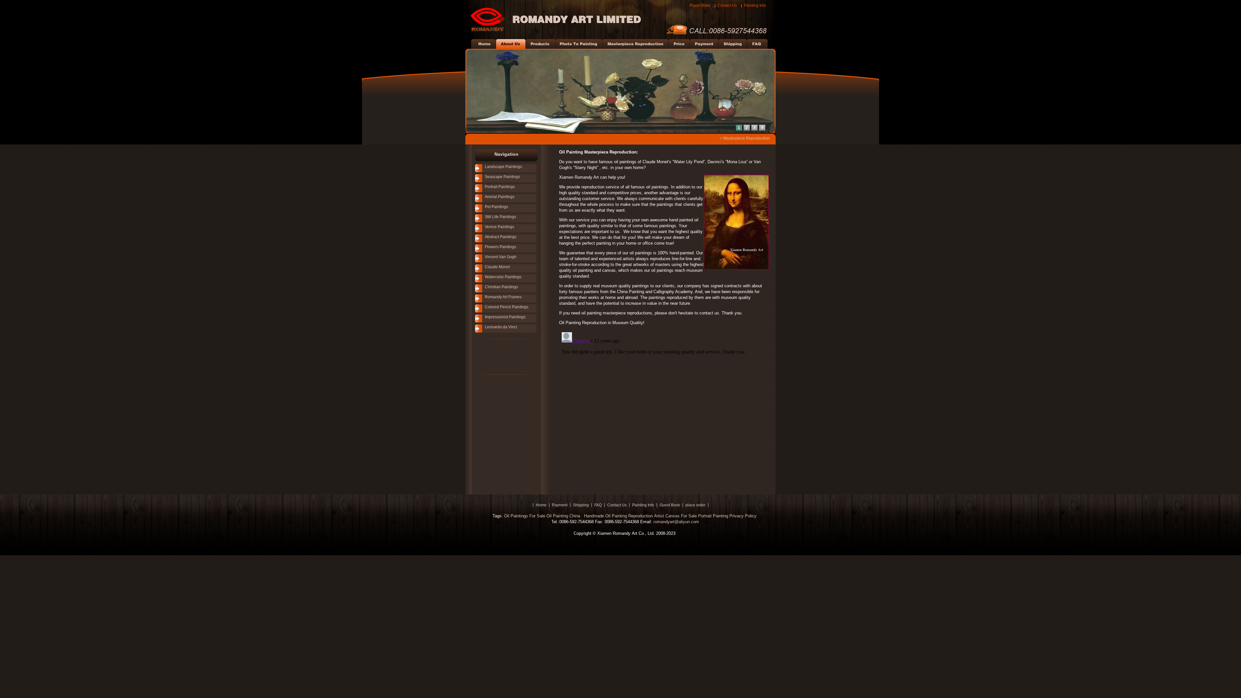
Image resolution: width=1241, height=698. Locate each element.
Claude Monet (497, 267)
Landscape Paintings (503, 166)
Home (541, 505)
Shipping (581, 505)
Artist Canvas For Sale (675, 515)
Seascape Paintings (502, 176)
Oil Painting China (563, 515)
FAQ (598, 505)
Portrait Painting (713, 515)
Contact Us (727, 5)
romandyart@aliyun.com (676, 521)
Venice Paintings (499, 227)
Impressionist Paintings (505, 317)
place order (695, 505)
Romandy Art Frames (503, 297)
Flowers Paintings (500, 247)
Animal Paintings (499, 197)
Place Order (699, 5)
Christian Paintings (501, 287)
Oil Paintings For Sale (524, 515)
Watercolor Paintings (503, 277)
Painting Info (755, 5)
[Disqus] (664, 410)
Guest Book (670, 505)
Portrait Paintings (500, 187)
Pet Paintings (496, 207)
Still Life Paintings (500, 217)
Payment (559, 505)
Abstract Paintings (500, 237)
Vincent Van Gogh (500, 257)
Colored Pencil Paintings (506, 307)
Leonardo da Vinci (501, 327)
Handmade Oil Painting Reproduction (618, 515)
